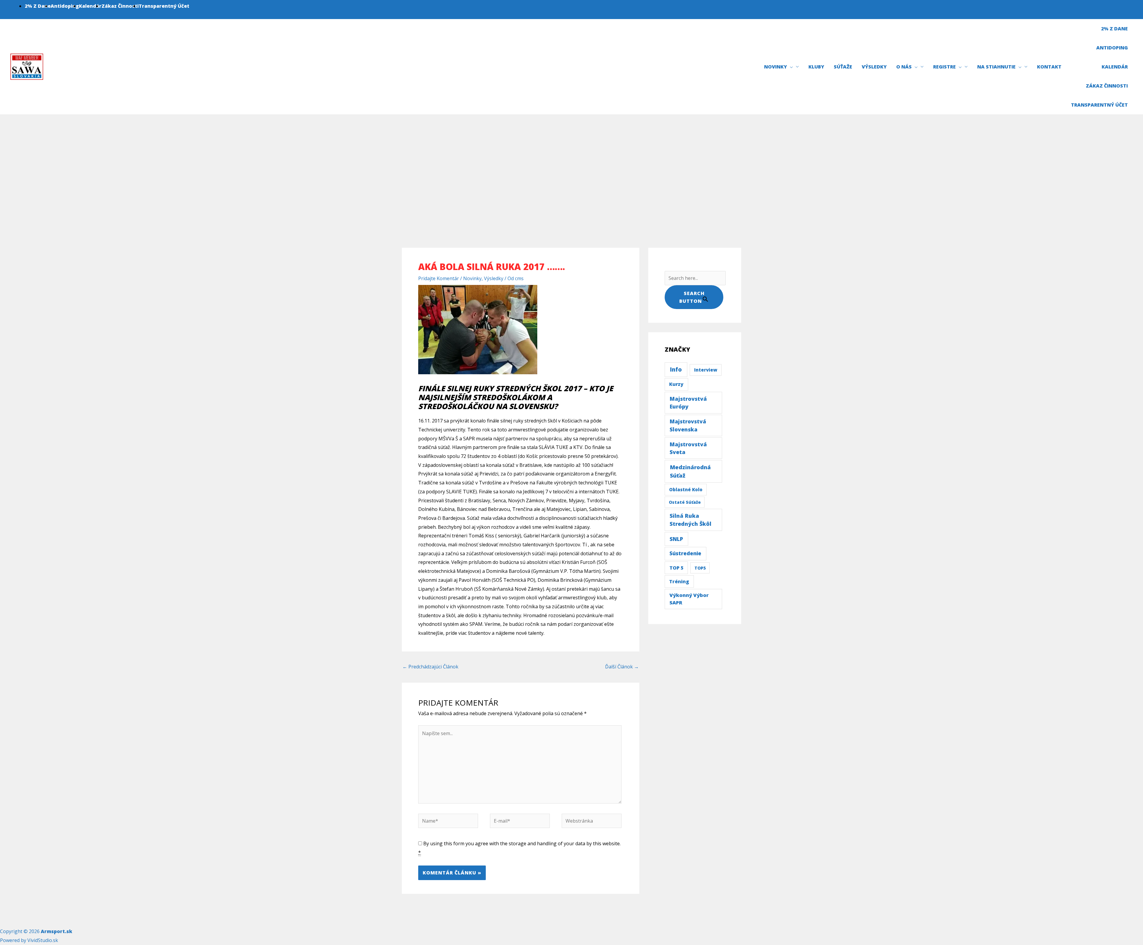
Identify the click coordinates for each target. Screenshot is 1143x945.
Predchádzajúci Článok (430, 666)
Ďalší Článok (622, 666)
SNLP (676, 538)
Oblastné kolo (685, 489)
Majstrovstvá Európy (688, 402)
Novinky (472, 278)
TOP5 (700, 568)
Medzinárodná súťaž (690, 471)
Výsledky (493, 278)
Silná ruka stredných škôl (690, 519)
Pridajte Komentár (438, 278)
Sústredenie (685, 553)
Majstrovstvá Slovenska (688, 425)
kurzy (676, 384)
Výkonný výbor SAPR (689, 599)
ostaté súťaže (685, 502)
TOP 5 (676, 567)
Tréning (679, 581)
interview (705, 370)
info (676, 369)
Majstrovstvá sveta (688, 448)
